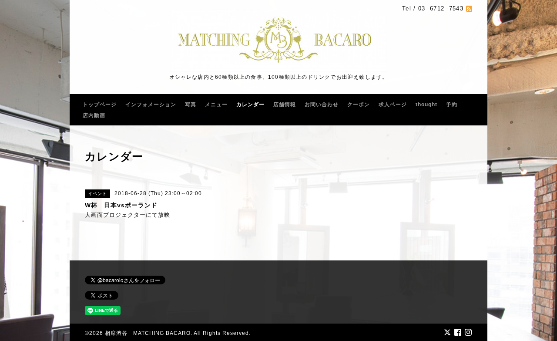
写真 (190, 104)
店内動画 (94, 115)
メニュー (216, 104)
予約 (451, 104)
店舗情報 (284, 104)
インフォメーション (150, 104)
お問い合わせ (322, 104)
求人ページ (393, 104)
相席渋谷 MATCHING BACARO (148, 333)
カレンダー (250, 104)
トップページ (100, 104)
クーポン (358, 104)
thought (426, 104)
